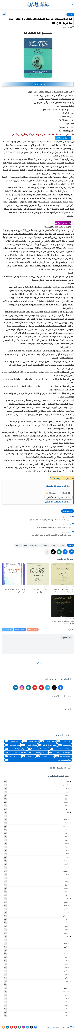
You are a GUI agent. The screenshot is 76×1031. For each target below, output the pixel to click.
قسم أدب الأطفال (29, 745)
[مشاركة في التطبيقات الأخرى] (47, 551)
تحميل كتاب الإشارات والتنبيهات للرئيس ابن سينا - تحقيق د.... (51, 535)
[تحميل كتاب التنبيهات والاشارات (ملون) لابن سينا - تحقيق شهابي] (62, 574)
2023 (67, 898)
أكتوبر (65, 864)
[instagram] (21, 687)
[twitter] (54, 687)
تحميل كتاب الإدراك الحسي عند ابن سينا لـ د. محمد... (63, 622)
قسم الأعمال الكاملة (60, 748)
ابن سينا (70, 14)
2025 (67, 812)
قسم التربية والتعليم (16, 748)
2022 (67, 936)
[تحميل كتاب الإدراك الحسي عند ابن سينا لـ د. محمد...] (62, 606)
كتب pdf (18, 545)
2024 (67, 854)
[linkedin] (15, 687)
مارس (65, 802)
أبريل (66, 799)
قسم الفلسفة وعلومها (30, 545)
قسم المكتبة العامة (45, 756)
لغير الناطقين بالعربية (38, 760)
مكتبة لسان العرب (49, 1027)
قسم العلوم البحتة (38, 752)
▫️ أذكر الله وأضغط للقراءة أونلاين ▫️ (57, 502)
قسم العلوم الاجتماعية (60, 752)
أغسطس (65, 785)
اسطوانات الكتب (48, 741)
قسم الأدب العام (12, 745)
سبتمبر (65, 823)
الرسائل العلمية (31, 741)
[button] (65, 551)
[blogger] (3, 1027)
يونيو (66, 792)
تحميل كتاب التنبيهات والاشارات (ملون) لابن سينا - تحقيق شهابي (50, 520)
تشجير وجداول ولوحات (48, 745)
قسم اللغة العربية (63, 756)
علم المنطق (44, 545)
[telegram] (47, 687)
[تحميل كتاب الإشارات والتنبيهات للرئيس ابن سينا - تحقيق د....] (13, 574)
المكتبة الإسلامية (13, 741)
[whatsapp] (28, 687)
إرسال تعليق (66, 637)
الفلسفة (53, 545)
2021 (67, 981)
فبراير (66, 805)
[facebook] (60, 687)
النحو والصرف (64, 745)
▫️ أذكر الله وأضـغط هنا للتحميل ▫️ (58, 486)
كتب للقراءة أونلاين (13, 756)
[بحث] (3, 4)
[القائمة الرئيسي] (72, 4)
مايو (66, 795)
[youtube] (34, 687)
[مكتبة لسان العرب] (38, 4)
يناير (66, 809)
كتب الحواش (28, 756)
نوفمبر (65, 819)
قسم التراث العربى (38, 748)
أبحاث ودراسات (64, 741)
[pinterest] (41, 687)
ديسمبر (65, 816)
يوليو (66, 788)
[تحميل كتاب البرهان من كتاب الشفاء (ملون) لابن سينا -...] (38, 574)
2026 (67, 781)
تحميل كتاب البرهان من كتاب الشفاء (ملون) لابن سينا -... (53, 527)
